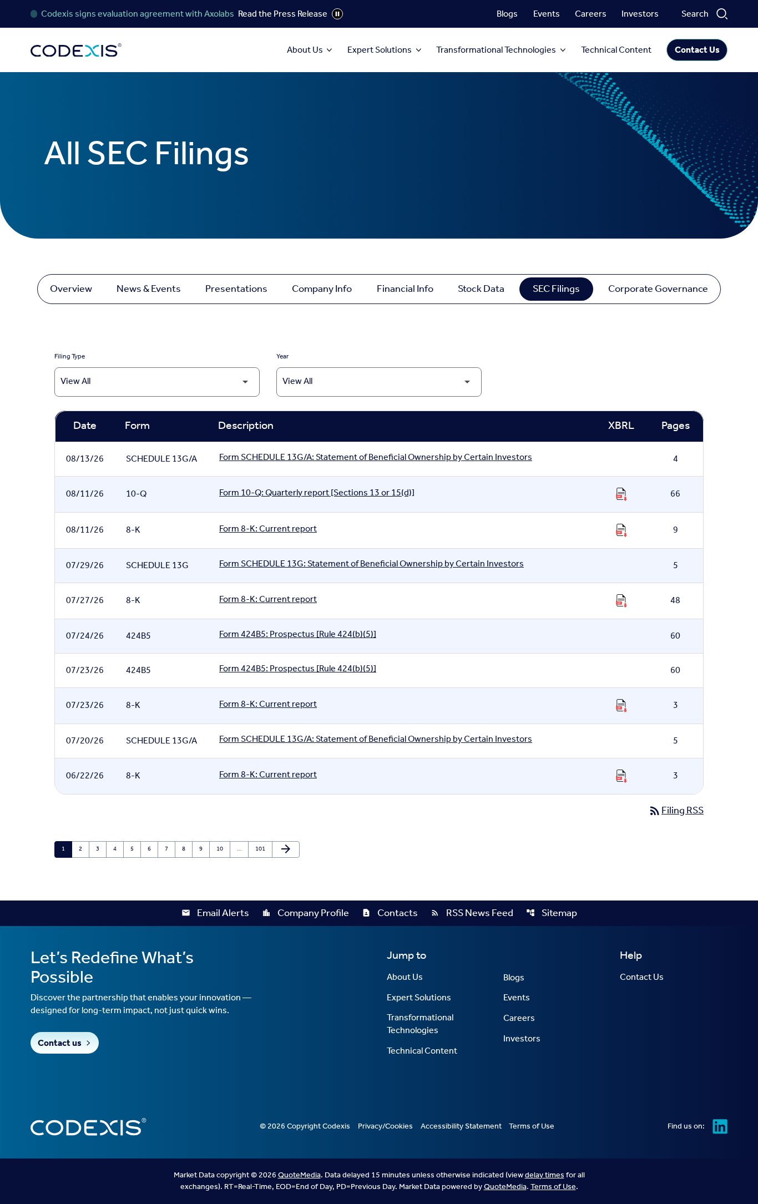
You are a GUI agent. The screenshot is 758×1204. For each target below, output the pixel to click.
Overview (71, 289)
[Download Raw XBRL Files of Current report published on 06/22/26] (621, 776)
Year (282, 356)
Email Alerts (215, 913)
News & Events (149, 289)
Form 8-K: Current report (268, 531)
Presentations (236, 289)
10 (222, 849)
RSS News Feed (472, 913)
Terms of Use (553, 1187)
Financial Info (405, 289)
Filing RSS (676, 810)
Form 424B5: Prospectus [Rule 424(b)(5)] (297, 636)
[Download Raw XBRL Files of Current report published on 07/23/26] (621, 705)
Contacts (390, 913)
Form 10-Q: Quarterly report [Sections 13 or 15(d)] (317, 494)
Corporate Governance (658, 289)
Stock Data (481, 289)
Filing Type (69, 356)
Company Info (322, 289)
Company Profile (305, 913)
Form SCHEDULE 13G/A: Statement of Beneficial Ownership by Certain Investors (375, 459)
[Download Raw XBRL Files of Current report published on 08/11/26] (621, 530)
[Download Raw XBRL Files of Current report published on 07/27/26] (621, 601)
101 (261, 849)
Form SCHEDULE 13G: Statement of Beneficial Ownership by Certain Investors (371, 565)
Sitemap (551, 913)
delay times (544, 1175)
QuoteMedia (299, 1175)
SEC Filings (556, 289)
